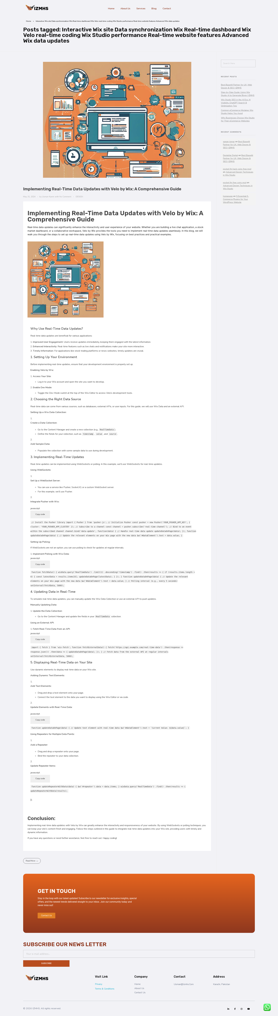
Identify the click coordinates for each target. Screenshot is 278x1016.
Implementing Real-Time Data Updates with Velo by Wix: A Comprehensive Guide (102, 189)
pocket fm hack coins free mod (237, 169)
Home (28, 21)
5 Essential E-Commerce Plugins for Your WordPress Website (236, 199)
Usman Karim (48, 196)
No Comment (65, 196)
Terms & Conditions (104, 988)
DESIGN (79, 196)
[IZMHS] (37, 8)
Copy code (40, 514)
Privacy (98, 984)
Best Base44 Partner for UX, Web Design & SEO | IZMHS (237, 144)
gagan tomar (229, 141)
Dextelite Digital (230, 155)
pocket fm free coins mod (234, 182)
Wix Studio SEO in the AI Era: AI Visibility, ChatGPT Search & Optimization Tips (235, 102)
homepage (228, 196)
